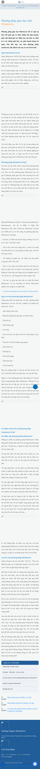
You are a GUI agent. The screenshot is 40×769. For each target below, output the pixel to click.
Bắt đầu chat (20, 751)
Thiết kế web (13, 762)
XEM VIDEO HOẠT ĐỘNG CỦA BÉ (19, 697)
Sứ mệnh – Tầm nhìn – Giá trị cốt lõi (13, 672)
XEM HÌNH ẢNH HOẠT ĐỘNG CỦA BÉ (20, 703)
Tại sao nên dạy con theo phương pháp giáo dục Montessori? (20, 677)
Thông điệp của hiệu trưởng (11, 666)
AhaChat (24, 757)
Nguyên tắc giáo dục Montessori (12, 683)
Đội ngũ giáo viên (8, 689)
